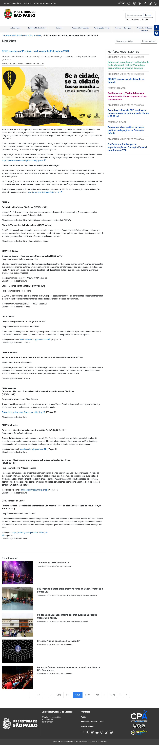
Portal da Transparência (41, 3)
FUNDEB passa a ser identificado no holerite (126, 80)
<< (38, 695)
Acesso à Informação (80, 28)
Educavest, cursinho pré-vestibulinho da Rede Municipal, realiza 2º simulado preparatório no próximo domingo (128, 65)
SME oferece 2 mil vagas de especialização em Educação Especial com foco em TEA (127, 147)
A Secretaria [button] (15, 28)
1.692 (112, 695)
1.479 (87, 695)
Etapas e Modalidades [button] (37, 28)
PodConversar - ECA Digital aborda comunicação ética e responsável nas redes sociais (127, 96)
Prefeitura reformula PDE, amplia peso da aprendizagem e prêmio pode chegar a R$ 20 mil (128, 113)
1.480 (97, 695)
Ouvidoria (27, 3)
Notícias (145, 19)
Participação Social (101, 28)
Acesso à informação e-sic (13, 3)
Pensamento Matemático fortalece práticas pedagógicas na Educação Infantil (126, 130)
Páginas (135, 19)
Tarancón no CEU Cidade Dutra (53, 562)
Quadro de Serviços (123, 28)
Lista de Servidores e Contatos (94, 721)
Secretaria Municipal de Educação (17, 35)
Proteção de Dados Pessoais (144, 29)
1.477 (68, 695)
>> (121, 695)
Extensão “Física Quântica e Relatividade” (58, 641)
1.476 (58, 695)
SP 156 (53, 3)
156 (84, 717)
